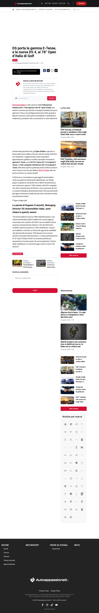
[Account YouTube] (56, 605)
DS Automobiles (18, 105)
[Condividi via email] (52, 70)
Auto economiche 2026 (63, 9)
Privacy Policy (44, 591)
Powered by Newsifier (49, 609)
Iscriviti (51, 98)
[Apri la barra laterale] (42, 3)
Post (35, 290)
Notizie (48, 3)
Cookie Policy (55, 591)
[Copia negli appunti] (56, 70)
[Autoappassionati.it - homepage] (23, 3)
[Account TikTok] (52, 605)
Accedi (81, 3)
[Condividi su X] (48, 70)
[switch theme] (68, 3)
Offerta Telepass (46, 9)
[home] (13, 9)
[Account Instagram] (47, 605)
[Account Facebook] (42, 605)
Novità (55, 3)
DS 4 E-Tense (44, 170)
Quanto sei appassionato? (26, 9)
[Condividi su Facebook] (44, 70)
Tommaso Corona (21, 63)
